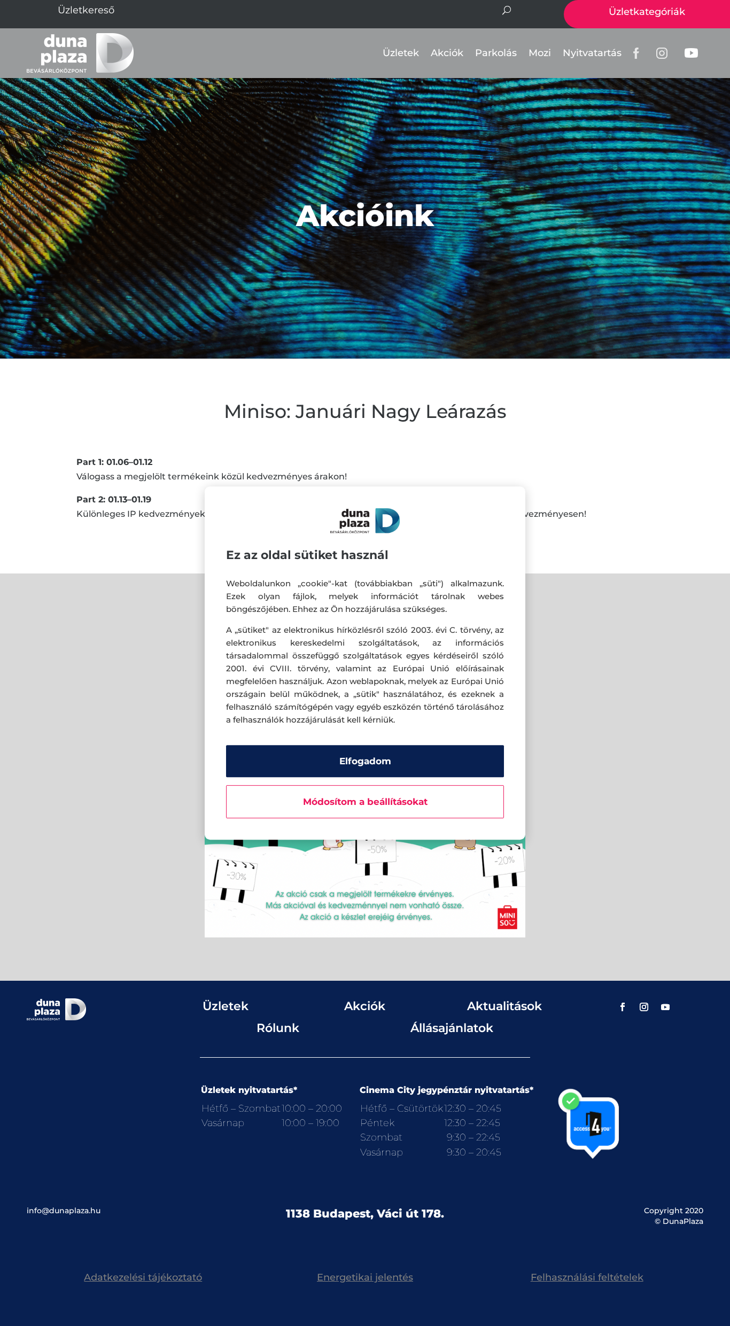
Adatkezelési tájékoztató (143, 1277)
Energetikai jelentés (365, 1277)
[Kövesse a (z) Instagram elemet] (644, 1006)
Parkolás (496, 53)
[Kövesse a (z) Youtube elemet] (665, 1006)
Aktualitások (504, 1006)
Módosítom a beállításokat (365, 801)
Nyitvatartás (592, 53)
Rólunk (278, 1028)
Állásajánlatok (451, 1028)
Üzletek (401, 53)
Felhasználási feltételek (587, 1277)
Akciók (447, 53)
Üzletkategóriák (647, 12)
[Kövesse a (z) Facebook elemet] (622, 1006)
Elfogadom (365, 761)
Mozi (540, 53)
